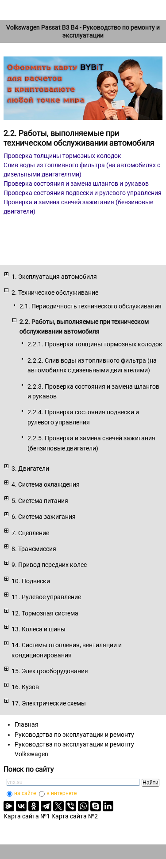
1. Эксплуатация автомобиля (54, 276)
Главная (27, 724)
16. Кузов (25, 686)
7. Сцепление (30, 532)
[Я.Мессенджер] (9, 806)
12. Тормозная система (45, 613)
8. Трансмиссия (34, 548)
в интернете (61, 793)
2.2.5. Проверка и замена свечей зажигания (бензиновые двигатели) (91, 443)
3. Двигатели (30, 468)
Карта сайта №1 (27, 816)
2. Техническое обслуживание (55, 292)
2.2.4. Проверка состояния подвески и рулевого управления (83, 417)
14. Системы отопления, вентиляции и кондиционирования (67, 649)
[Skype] (95, 806)
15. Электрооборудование (50, 671)
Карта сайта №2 (74, 816)
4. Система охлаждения (46, 484)
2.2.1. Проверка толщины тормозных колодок (94, 344)
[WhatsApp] (83, 806)
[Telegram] (46, 806)
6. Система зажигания (44, 516)
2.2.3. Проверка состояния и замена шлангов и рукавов (93, 391)
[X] (58, 806)
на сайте (25, 793)
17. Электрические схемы (49, 703)
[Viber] (71, 806)
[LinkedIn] (108, 806)
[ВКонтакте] (21, 806)
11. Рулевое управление (46, 596)
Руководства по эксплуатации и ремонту (74, 734)
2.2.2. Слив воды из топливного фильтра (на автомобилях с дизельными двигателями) (92, 365)
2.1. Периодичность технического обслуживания (90, 306)
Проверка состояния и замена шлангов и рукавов (76, 183)
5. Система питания (40, 500)
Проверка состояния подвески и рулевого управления (83, 192)
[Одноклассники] (33, 806)
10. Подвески (31, 581)
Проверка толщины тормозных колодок (62, 155)
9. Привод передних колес (49, 564)
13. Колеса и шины (39, 629)
